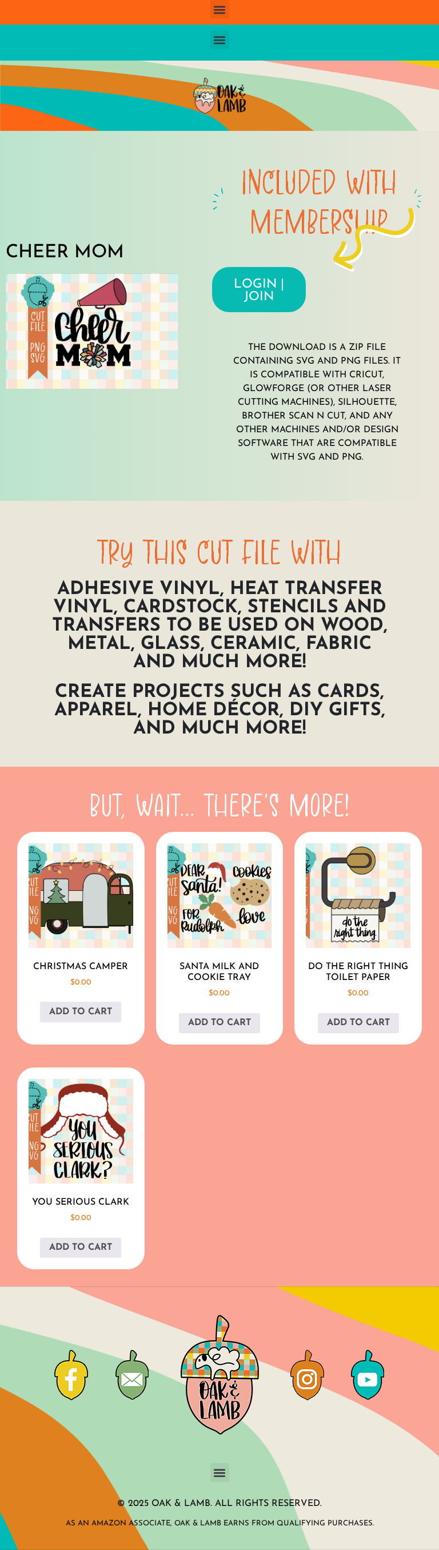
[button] (219, 9)
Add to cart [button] (80, 1012)
